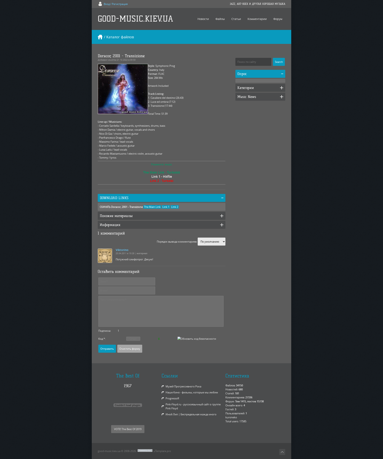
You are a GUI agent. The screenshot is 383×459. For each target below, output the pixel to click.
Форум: (230, 401)
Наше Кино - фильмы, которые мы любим (192, 392)
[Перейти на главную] (100, 37)
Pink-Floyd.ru (173, 404)
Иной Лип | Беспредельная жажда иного (191, 414)
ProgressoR (172, 398)
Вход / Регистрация (116, 4)
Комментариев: (235, 397)
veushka (112, 59)
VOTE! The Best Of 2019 (127, 429)
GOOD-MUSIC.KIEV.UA (135, 19)
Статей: (229, 393)
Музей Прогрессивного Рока (183, 386)
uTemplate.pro (162, 451)
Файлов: (230, 385)
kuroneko (231, 417)
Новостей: (231, 389)
